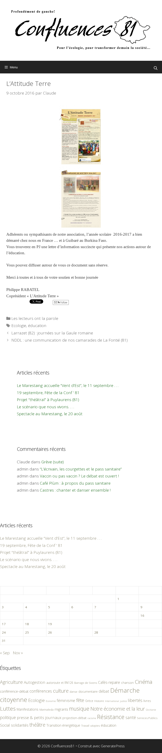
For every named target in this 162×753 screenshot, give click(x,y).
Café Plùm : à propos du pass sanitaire (75, 483)
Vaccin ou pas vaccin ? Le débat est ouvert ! (79, 476)
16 (142, 615)
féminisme (66, 700)
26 (50, 632)
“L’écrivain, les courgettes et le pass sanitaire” (81, 469)
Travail (85, 725)
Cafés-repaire (109, 682)
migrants (61, 709)
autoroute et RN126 (59, 683)
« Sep (5, 653)
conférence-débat (14, 691)
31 (4, 640)
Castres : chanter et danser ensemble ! (75, 490)
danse (73, 692)
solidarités (19, 725)
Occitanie (151, 709)
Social (5, 725)
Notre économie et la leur (117, 708)
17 (4, 624)
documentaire (88, 691)
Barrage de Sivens (85, 683)
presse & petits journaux (39, 717)
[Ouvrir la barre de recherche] (155, 68)
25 (27, 632)
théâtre (37, 724)
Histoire (99, 701)
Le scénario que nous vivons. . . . (45, 407)
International (112, 701)
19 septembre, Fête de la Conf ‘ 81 (48, 392)
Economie (51, 701)
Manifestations (27, 709)
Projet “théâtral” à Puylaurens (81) (48, 399)
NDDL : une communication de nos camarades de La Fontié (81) (69, 340)
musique (79, 708)
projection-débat (74, 718)
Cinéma (143, 681)
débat (104, 691)
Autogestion (34, 682)
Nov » (18, 653)
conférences (41, 691)
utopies (95, 725)
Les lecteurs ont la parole (34, 318)
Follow (63, 302)
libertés (135, 700)
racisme (92, 718)
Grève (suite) (52, 462)
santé (131, 717)
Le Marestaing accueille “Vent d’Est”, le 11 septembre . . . (67, 385)
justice (123, 701)
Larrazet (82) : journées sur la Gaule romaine (52, 333)
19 (50, 624)
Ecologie (18, 325)
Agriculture (11, 682)
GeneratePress (113, 746)
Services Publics (147, 718)
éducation (37, 325)
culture (61, 690)
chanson (127, 682)
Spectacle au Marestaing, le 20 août (49, 413)
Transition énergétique (63, 725)
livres (147, 701)
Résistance (110, 717)
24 (4, 632)
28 (96, 632)
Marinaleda (46, 709)
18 (27, 624)
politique (8, 717)
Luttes (8, 708)
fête (80, 700)
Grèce (89, 701)
